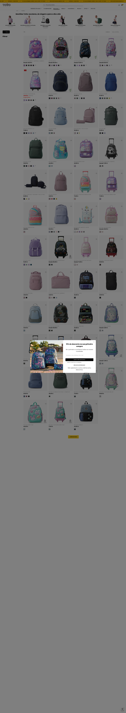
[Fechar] (94, 342)
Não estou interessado (79, 365)
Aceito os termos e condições (74, 362)
